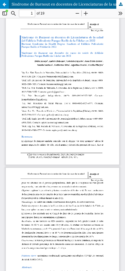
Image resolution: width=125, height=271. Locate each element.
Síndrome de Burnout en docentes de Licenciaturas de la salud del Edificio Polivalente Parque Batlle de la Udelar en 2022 (68, 4)
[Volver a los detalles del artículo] (4, 4)
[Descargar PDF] (120, 4)
